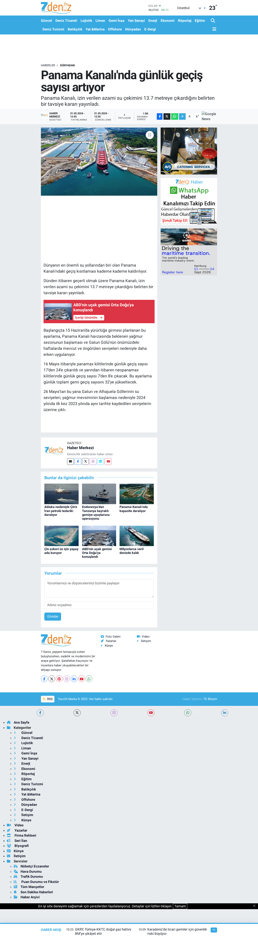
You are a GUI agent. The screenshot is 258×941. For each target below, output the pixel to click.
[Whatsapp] (89, 678)
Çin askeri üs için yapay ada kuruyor (61, 551)
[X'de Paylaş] (166, 116)
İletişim (146, 641)
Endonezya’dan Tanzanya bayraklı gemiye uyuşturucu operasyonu (96, 512)
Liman (100, 21)
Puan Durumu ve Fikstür (40, 882)
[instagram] (114, 712)
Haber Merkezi (80, 447)
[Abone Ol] (209, 116)
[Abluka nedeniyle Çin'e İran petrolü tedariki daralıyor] (61, 494)
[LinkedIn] (74, 678)
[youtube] (150, 712)
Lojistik (86, 21)
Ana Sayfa (21, 722)
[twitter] (77, 712)
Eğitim (200, 21)
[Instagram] (93, 461)
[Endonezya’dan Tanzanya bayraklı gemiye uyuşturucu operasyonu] (99, 494)
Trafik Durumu (32, 877)
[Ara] (213, 21)
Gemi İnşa (116, 21)
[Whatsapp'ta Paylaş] (174, 116)
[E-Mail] (70, 461)
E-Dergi (150, 29)
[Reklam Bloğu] (189, 151)
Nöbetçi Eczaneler (35, 866)
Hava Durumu (31, 871)
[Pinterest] (59, 678)
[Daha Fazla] (182, 116)
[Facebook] (78, 461)
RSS (49, 699)
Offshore (115, 29)
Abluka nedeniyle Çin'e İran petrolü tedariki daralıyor (60, 510)
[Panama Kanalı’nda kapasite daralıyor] (137, 494)
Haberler (48, 65)
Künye (109, 645)
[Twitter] (85, 461)
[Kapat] (255, 906)
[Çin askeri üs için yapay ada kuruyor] (61, 536)
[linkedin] (224, 712)
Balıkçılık (75, 29)
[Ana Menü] (213, 29)
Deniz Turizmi (53, 29)
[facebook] (40, 712)
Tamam (180, 906)
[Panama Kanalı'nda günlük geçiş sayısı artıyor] (99, 162)
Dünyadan (133, 29)
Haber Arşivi (30, 897)
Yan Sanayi (136, 21)
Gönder (52, 616)
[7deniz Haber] (56, 8)
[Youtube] (108, 461)
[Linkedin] (100, 461)
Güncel (46, 21)
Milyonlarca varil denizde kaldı (132, 551)
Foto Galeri (113, 636)
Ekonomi (168, 21)
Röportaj (184, 21)
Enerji (152, 21)
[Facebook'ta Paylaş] (159, 116)
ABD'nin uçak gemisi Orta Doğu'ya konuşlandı (97, 553)
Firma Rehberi (25, 835)
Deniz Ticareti (66, 21)
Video (146, 636)
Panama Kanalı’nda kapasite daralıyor (134, 509)
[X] (51, 678)
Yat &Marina (95, 29)
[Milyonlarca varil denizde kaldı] (137, 536)
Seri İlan (20, 841)
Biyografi (21, 846)
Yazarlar (111, 641)
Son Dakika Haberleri (37, 892)
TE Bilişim (210, 699)
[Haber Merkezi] (54, 450)
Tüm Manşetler (32, 887)
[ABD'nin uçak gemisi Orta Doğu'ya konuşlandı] (99, 536)
